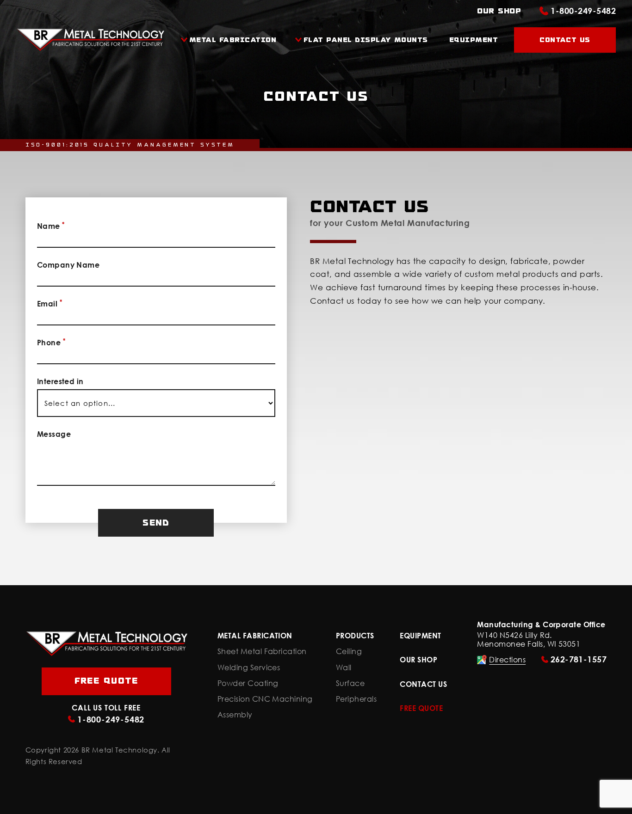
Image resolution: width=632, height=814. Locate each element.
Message (54, 434)
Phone (51, 342)
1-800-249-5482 (583, 11)
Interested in (60, 381)
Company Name (68, 264)
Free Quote (106, 680)
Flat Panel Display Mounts (366, 39)
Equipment (472, 39)
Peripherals (356, 699)
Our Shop (499, 11)
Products (355, 635)
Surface (350, 683)
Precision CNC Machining (265, 699)
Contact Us (564, 39)
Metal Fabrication (232, 39)
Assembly (235, 714)
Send (156, 522)
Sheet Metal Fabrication (262, 651)
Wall (344, 667)
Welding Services (248, 667)
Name (51, 225)
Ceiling (349, 651)
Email (49, 303)
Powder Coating (248, 683)
